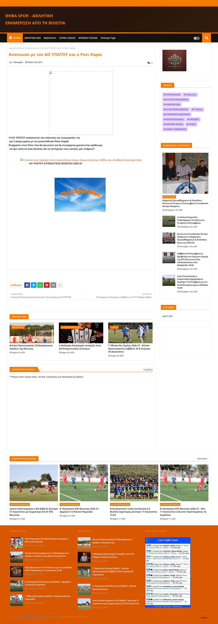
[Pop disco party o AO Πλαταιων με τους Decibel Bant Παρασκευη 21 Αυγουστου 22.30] (16, 571)
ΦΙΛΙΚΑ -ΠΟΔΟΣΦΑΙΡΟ (176, 129)
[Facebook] (27, 285)
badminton (50, 37)
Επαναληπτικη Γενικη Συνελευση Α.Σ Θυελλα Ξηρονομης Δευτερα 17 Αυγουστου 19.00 (133, 511)
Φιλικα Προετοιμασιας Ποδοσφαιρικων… (166, 576)
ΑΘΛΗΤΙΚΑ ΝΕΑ (32, 37)
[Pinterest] (47, 285)
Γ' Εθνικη (198, 109)
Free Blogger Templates (74, 616)
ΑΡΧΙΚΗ (17, 37)
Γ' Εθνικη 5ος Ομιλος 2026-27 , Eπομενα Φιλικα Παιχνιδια (47, 597)
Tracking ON (176, 606)
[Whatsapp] (40, 285)
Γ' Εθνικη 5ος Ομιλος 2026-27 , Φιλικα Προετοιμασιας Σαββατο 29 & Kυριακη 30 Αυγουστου (129, 348)
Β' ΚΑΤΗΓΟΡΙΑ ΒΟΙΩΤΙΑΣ (177, 109)
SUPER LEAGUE (67, 37)
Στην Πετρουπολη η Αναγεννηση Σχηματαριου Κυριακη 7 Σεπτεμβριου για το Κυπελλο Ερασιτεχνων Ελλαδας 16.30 (192, 282)
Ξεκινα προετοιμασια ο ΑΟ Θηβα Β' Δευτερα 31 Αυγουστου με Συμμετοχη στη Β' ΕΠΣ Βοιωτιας (34, 511)
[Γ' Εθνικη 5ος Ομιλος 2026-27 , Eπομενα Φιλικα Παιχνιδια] (16, 600)
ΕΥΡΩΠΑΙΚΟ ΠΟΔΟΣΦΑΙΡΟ (178, 114)
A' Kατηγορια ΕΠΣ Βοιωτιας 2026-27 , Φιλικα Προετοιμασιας (114, 587)
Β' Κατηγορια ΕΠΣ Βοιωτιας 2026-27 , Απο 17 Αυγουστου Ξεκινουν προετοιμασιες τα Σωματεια (183, 511)
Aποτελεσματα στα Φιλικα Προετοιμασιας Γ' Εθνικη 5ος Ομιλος (47, 540)
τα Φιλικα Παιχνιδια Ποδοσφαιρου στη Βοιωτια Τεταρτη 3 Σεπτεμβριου (190, 220)
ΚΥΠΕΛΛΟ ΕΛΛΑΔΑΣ (175, 119)
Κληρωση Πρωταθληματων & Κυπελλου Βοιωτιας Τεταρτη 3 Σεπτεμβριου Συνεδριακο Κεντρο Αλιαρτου (185, 203)
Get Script (158, 606)
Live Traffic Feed (168, 540)
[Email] (53, 285)
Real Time (167, 606)
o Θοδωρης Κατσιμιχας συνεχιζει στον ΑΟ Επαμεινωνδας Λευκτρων (80, 347)
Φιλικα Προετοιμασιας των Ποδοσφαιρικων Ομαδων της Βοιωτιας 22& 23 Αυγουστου (47, 554)
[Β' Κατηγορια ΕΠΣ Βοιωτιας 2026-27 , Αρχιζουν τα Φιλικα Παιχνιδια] (16, 585)
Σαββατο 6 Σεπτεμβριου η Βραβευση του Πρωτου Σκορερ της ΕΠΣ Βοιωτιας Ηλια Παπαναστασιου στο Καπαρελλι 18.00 (192, 259)
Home (204, 617)
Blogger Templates (33, 616)
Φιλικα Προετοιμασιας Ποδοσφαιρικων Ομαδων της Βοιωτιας (31, 347)
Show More (202, 458)
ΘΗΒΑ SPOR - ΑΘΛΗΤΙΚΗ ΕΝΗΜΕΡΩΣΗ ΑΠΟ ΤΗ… (166, 558)
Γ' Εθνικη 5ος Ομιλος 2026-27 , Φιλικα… (167, 546)
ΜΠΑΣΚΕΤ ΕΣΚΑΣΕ (88, 37)
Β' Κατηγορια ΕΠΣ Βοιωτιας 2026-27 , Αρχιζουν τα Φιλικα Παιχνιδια (80, 510)
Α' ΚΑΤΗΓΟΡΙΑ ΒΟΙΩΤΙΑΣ (177, 99)
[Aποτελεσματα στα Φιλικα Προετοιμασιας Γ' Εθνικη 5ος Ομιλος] (16, 542)
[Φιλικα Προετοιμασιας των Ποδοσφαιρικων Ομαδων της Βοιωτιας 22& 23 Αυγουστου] (16, 557)
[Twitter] (34, 285)
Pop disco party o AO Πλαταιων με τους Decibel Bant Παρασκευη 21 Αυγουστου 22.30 (48, 569)
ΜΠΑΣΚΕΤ (194, 119)
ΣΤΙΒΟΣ (192, 124)
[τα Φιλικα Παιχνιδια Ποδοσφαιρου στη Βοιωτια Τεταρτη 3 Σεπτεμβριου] (168, 221)
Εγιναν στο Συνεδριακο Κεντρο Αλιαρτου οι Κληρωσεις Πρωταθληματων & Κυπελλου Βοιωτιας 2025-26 (192, 238)
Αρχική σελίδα (16, 48)
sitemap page (108, 37)
